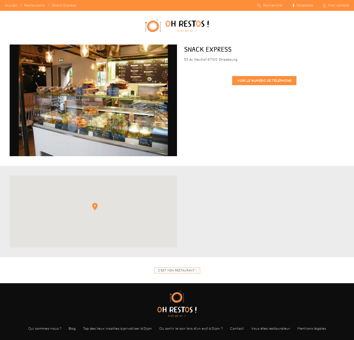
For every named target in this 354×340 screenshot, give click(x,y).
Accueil (11, 5)
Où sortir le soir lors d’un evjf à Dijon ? (191, 328)
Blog (72, 328)
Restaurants (34, 5)
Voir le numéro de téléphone (264, 81)
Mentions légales (311, 328)
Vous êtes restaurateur (270, 328)
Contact (237, 328)
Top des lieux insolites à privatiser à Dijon (117, 328)
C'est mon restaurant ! (177, 270)
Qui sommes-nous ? (44, 328)
